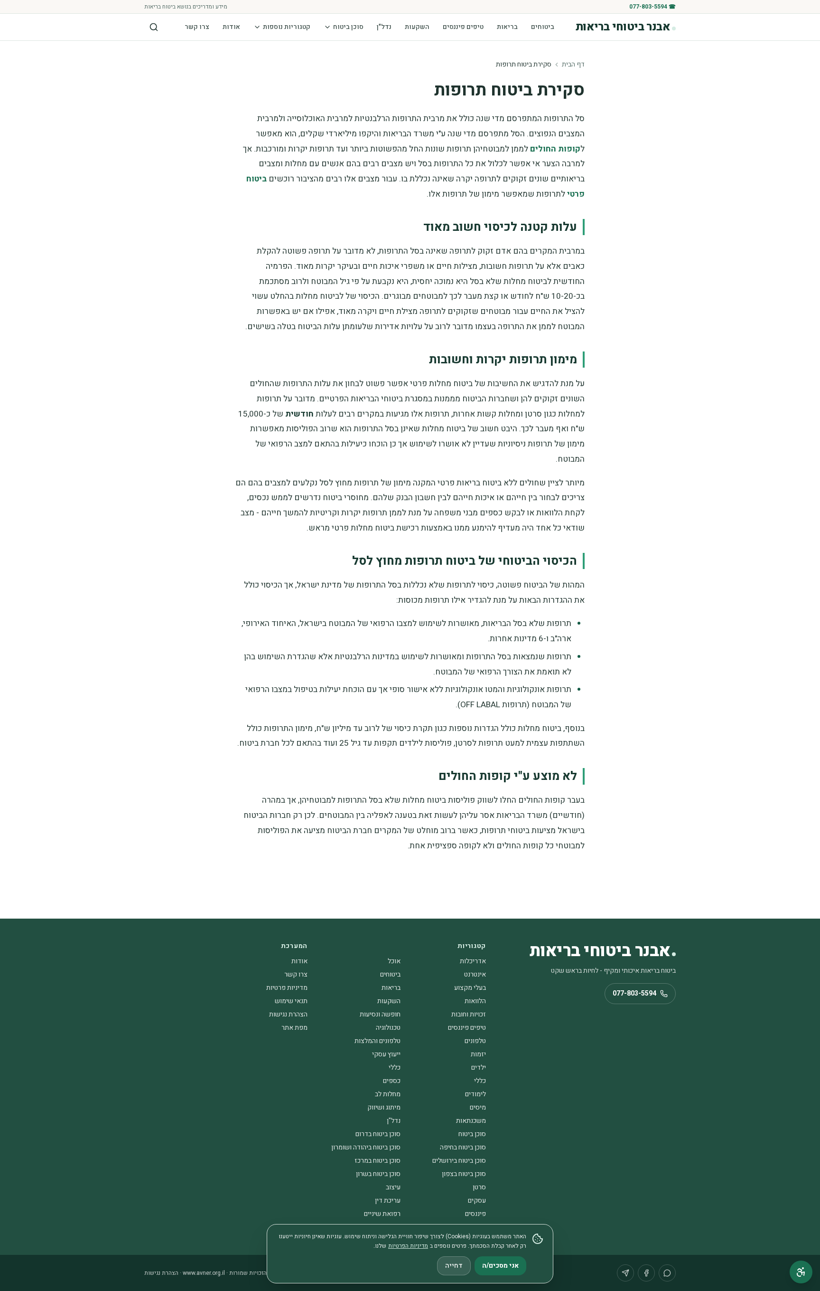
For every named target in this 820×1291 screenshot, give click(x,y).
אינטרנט (475, 974)
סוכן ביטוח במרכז (377, 1161)
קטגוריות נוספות (286, 27)
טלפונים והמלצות (377, 1041)
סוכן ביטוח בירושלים (459, 1161)
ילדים (478, 1068)
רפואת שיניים (382, 1214)
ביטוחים (542, 27)
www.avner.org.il (204, 1273)
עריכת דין (388, 1201)
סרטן (479, 1187)
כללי (395, 1068)
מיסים (478, 1107)
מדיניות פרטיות (287, 988)
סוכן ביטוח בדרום (378, 1134)
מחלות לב (388, 1094)
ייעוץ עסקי (386, 1054)
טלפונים (475, 1041)
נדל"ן (384, 27)
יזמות (478, 1054)
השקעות (417, 27)
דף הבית (573, 64)
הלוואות (475, 1001)
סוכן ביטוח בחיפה (463, 1147)
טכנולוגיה (388, 1028)
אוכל (394, 961)
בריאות (507, 27)
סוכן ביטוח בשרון (378, 1174)
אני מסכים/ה (500, 1266)
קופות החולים (555, 149)
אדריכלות (473, 961)
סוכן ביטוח (348, 27)
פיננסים (475, 1214)
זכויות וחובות (468, 1014)
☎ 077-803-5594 (652, 6)
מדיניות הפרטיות (408, 1246)
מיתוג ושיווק (384, 1107)
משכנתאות (471, 1121)
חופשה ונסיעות (380, 1014)
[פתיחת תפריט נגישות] (801, 1272)
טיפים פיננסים (463, 27)
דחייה (454, 1266)
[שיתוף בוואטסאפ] (667, 1273)
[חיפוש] (153, 27)
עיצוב (393, 1187)
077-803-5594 (634, 993)
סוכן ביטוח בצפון (464, 1174)
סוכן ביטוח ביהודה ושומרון (366, 1147)
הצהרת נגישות (288, 1014)
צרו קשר (197, 27)
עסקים (477, 1201)
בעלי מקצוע (470, 988)
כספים (392, 1081)
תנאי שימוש (291, 1001)
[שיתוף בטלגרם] (625, 1273)
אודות (231, 27)
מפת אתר (294, 1028)
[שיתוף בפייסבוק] (646, 1273)
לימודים (475, 1094)
